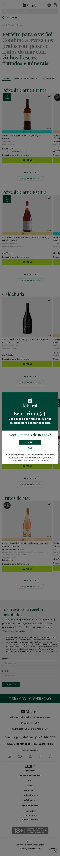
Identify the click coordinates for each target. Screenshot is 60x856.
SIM (30, 442)
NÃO (30, 448)
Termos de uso (15, 457)
